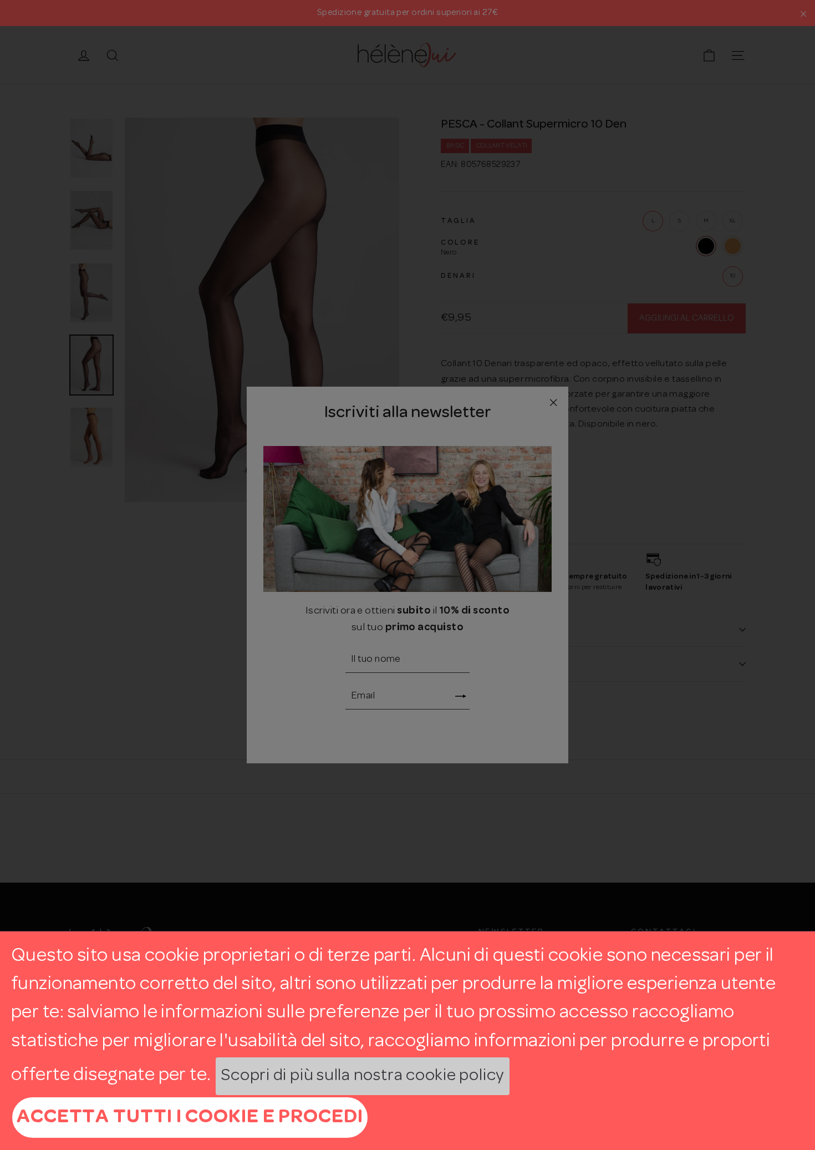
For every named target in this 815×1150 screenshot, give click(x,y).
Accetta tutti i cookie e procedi (190, 1117)
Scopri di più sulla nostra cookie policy (363, 1075)
